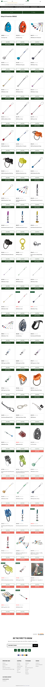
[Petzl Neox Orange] (22, 27)
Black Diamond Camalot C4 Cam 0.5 (7, 227)
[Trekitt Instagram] (19, 650)
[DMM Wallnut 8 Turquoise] (22, 54)
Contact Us (4, 680)
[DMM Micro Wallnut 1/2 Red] (8, 108)
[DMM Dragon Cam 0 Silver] (22, 352)
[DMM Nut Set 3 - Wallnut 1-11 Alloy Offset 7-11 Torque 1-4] (37, 542)
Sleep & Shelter (19, 666)
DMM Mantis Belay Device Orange (36, 390)
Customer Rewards (39, 664)
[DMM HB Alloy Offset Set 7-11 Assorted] (22, 190)
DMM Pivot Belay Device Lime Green (7, 580)
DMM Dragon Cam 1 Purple (35, 363)
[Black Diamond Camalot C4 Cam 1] (8, 542)
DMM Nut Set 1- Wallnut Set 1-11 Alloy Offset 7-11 (21, 553)
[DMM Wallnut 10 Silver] (8, 54)
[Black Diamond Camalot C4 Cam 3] (22, 217)
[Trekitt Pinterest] (22, 650)
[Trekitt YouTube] (26, 650)
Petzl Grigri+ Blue (4, 37)
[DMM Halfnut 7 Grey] (37, 298)
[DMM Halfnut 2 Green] (22, 271)
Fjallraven (27, 663)
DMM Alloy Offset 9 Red (5, 146)
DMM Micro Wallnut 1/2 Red (6, 119)
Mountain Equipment (29, 667)
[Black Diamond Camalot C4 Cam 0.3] (22, 515)
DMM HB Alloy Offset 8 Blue (35, 173)
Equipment (19, 667)
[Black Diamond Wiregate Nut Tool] (8, 407)
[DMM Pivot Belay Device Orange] (37, 135)
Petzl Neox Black (33, 444)
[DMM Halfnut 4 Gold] (8, 298)
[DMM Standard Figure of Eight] (22, 407)
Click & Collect (5, 664)
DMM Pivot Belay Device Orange (36, 146)
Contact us (37, 663)
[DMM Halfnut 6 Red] (22, 298)
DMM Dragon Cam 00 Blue (5, 363)
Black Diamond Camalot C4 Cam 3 (21, 227)
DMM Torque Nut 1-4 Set (5, 607)
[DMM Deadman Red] (22, 434)
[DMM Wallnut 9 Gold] (8, 488)
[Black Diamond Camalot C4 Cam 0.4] (37, 190)
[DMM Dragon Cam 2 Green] (8, 379)
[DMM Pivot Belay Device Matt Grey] (8, 163)
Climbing (18, 669)
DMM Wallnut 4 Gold (4, 91)
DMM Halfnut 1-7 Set (4, 335)
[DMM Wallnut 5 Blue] (8, 434)
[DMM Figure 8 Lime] (22, 244)
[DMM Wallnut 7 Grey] (37, 54)
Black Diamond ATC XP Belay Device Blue (7, 526)
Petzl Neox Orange (19, 37)
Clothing (18, 663)
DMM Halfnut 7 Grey (34, 308)
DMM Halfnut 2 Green (19, 281)
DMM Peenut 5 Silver (19, 119)
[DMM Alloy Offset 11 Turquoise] (22, 135)
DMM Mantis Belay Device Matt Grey (7, 254)
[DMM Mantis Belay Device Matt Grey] (8, 244)
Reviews (37, 666)
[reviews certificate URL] (38, 634)
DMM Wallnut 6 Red (19, 607)
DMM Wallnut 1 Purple (34, 91)
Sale (18, 670)
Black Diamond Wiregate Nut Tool (6, 417)
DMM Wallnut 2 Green (19, 498)
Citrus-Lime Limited (26, 685)
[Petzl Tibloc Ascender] (22, 379)
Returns (4, 666)
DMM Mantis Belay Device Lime (21, 173)
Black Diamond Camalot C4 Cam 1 (6, 552)
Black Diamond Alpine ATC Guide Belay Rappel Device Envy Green (22, 472)
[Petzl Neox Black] (37, 434)
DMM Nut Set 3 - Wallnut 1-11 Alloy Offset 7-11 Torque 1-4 (37, 553)
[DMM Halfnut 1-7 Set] (8, 325)
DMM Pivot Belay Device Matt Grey (7, 173)
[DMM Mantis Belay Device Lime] (22, 163)
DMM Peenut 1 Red (34, 119)
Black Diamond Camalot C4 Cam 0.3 (22, 525)
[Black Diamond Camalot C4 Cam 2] (37, 217)
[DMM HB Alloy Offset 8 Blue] (37, 163)
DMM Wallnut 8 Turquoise (20, 64)
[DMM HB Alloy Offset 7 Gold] (8, 190)
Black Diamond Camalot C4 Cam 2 (36, 227)
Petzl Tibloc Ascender (19, 390)
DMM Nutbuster (33, 417)
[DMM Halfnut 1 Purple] (8, 271)
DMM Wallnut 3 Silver (19, 91)
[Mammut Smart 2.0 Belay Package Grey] (37, 244)
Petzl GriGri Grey (19, 335)
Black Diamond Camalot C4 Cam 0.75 (37, 525)
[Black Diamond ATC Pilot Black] (37, 325)
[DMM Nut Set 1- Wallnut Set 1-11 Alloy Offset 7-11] (22, 542)
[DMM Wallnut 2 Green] (22, 488)
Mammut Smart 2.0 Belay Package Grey (36, 255)
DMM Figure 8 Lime (19, 254)
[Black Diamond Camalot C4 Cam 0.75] (37, 515)
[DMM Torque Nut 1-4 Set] (8, 596)
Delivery (4, 663)
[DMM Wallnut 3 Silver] (22, 81)
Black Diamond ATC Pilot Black (36, 335)
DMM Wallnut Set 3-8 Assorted (36, 37)
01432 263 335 (6, 679)
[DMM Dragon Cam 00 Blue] (8, 352)
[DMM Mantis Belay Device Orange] (37, 379)
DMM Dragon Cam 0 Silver (20, 363)
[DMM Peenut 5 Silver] (22, 108)
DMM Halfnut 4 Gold (4, 308)
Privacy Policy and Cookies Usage (8, 669)
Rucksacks (19, 672)
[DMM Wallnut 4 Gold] (8, 81)
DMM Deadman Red (19, 444)
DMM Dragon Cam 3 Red (20, 580)
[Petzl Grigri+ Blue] (8, 27)
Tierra (26, 664)
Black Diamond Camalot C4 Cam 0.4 (36, 200)
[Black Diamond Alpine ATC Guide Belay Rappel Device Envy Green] (22, 461)
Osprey (26, 670)
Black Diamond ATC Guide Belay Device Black (7, 472)
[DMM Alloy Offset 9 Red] (8, 135)
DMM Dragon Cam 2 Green (5, 390)
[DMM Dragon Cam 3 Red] (22, 569)
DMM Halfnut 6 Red (19, 308)
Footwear (18, 664)
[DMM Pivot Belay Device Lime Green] (8, 569)
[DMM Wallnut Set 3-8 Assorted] (37, 27)
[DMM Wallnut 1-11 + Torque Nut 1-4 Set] (37, 569)
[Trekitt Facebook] (15, 650)
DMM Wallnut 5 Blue (4, 444)
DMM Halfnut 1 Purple (5, 281)
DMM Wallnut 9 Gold (4, 498)
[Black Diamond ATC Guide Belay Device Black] (8, 461)
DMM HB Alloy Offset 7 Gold (6, 200)
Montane (27, 669)
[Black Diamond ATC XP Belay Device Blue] (8, 515)
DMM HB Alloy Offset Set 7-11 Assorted (21, 201)
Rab (26, 666)
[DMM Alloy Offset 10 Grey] (37, 488)
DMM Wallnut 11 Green (34, 471)
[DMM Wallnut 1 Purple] (37, 81)
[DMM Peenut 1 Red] (37, 108)
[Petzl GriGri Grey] (22, 325)
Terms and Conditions (6, 667)
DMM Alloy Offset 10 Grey (35, 498)
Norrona (26, 672)
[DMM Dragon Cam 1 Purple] (37, 352)
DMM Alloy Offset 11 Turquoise (21, 146)
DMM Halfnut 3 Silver (34, 281)
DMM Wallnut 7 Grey (34, 64)
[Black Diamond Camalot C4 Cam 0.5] (8, 217)
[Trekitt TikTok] (29, 650)
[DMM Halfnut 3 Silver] (37, 271)
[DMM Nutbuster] (37, 407)
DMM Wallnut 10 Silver (5, 64)
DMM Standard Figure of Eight (21, 417)
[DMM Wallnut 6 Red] (22, 596)
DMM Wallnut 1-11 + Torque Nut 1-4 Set (37, 581)
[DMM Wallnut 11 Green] (37, 461)
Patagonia (27, 673)
